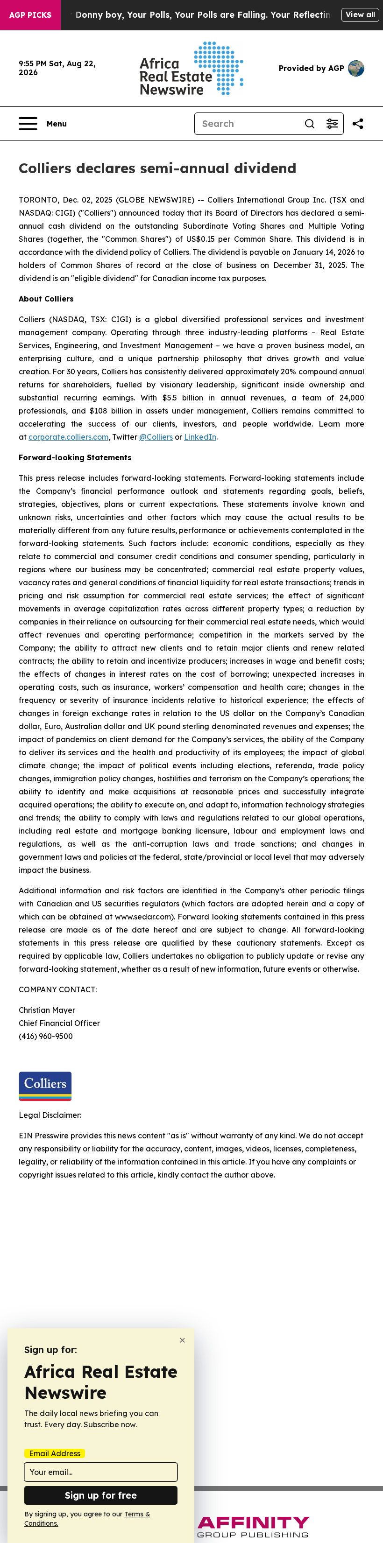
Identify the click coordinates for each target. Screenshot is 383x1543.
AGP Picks (30, 15)
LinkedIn (200, 437)
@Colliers (156, 437)
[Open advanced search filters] (332, 123)
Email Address (54, 1453)
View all (360, 14)
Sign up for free (101, 1495)
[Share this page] (357, 123)
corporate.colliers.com (68, 437)
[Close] (182, 1340)
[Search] (309, 123)
